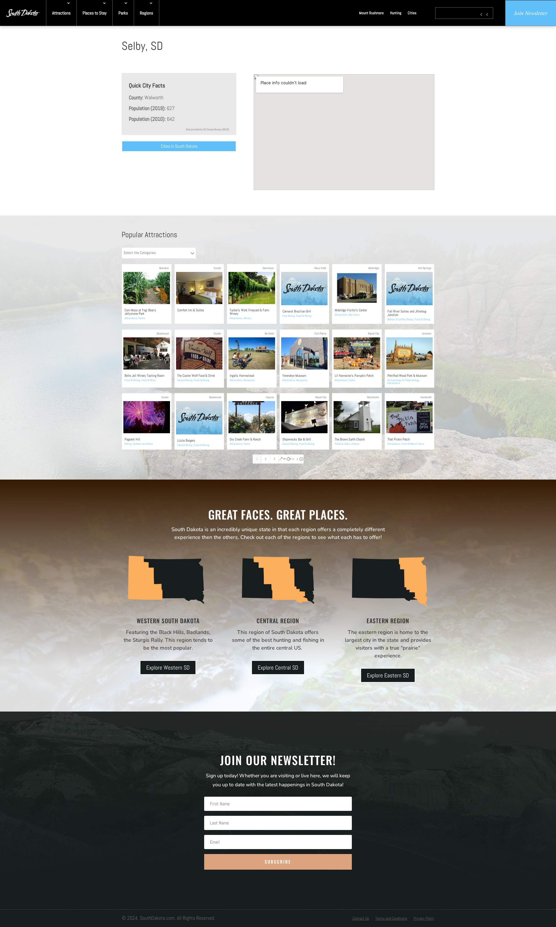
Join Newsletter (530, 13)
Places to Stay (95, 13)
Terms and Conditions (391, 918)
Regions (146, 13)
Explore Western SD (168, 667)
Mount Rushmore (371, 12)
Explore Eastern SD (388, 675)
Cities (412, 12)
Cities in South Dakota (179, 146)
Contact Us (360, 918)
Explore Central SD (278, 667)
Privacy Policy (424, 918)
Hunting (395, 12)
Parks (123, 13)
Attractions (61, 13)
